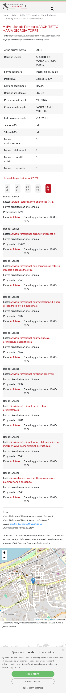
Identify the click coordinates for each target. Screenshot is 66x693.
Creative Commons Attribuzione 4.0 (26, 524)
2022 (27, 188)
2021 (17, 188)
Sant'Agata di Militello (16, 18)
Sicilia (22, 15)
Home (5, 15)
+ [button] (4, 553)
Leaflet (37, 619)
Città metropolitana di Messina (42, 15)
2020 (7, 188)
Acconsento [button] (33, 674)
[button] (33, 687)
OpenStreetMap (49, 619)
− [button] (4, 557)
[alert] (33, 670)
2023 (37, 188)
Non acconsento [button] (33, 681)
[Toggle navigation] (52, 8)
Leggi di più (14, 667)
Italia (14, 15)
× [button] (63, 650)
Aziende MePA (36, 18)
